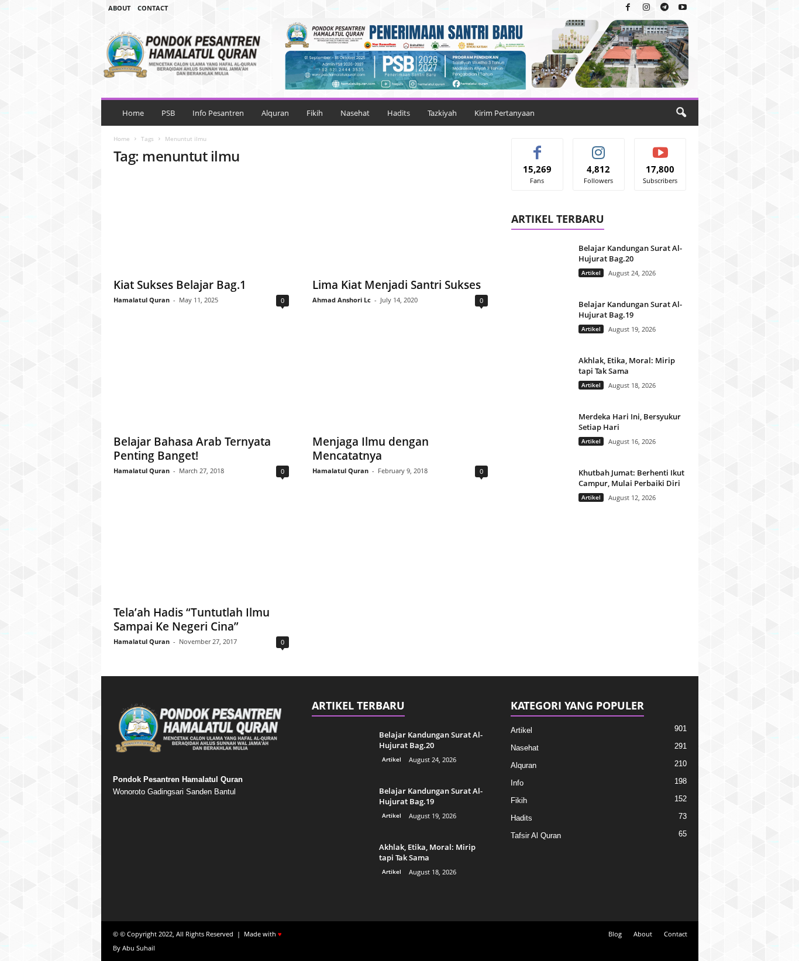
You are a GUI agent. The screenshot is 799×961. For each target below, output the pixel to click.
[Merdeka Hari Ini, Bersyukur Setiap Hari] (540, 433)
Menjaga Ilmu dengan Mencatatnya (370, 448)
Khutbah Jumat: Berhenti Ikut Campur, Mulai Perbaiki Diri (631, 477)
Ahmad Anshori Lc (341, 299)
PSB (168, 113)
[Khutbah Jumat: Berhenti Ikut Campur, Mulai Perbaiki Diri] (540, 489)
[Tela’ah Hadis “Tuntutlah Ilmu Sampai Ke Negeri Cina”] (201, 551)
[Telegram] (664, 8)
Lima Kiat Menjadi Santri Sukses (396, 284)
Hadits (398, 113)
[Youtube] (683, 8)
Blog (615, 933)
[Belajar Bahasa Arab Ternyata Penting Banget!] (201, 381)
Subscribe (660, 147)
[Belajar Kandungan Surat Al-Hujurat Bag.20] (540, 265)
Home (133, 113)
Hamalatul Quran (141, 299)
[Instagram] (646, 8)
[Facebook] (628, 8)
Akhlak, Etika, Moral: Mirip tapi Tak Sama (626, 365)
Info (517, 783)
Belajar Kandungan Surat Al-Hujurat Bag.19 (630, 309)
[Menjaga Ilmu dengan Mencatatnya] (400, 381)
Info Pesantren (218, 113)
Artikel (591, 272)
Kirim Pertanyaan (504, 113)
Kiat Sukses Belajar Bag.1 (179, 284)
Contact (152, 8)
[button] (681, 113)
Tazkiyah (442, 113)
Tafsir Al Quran (536, 835)
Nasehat (355, 113)
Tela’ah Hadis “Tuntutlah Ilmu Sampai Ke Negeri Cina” (191, 619)
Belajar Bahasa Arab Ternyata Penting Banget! (192, 448)
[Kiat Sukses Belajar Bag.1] (201, 224)
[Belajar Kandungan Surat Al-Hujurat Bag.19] (540, 321)
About (119, 8)
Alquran (275, 113)
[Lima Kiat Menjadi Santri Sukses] (400, 224)
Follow (598, 147)
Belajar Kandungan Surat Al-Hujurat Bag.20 (630, 253)
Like (537, 147)
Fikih (314, 113)
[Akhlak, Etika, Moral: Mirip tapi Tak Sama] (540, 377)
